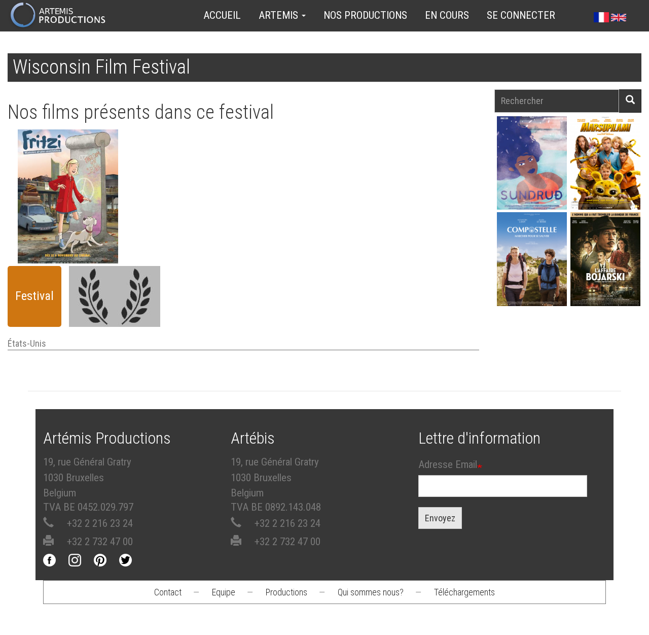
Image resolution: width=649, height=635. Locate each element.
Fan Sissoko (532, 177)
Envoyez (440, 518)
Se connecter (521, 15)
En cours (447, 15)
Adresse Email (447, 464)
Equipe (223, 592)
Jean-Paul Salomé (605, 275)
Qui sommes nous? (371, 592)
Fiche (71, 174)
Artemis (280, 15)
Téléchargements (464, 592)
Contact (168, 592)
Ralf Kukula (68, 202)
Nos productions (365, 15)
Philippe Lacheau (605, 179)
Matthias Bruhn (68, 221)
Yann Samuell (532, 275)
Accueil (222, 15)
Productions (286, 592)
